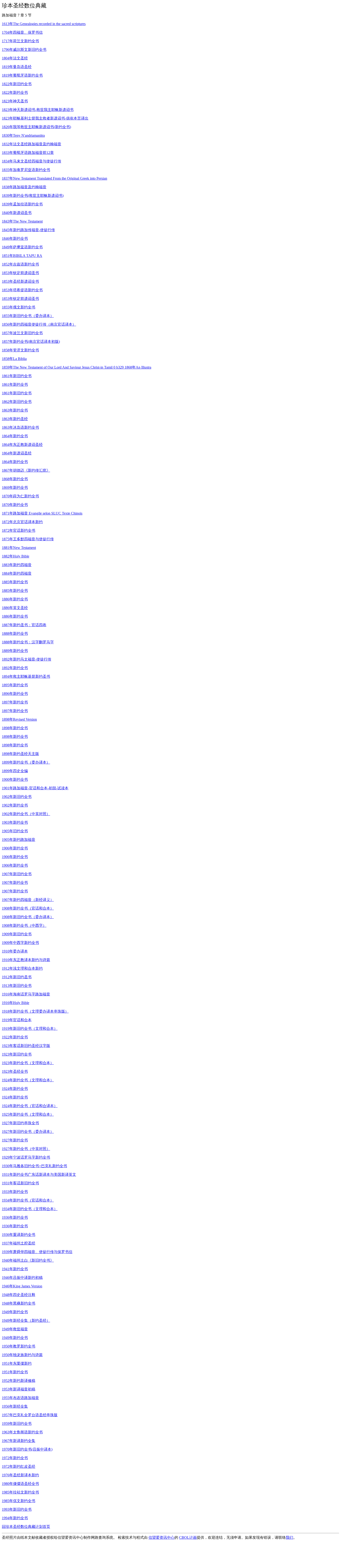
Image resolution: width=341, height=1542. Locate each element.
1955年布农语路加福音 (20, 1398)
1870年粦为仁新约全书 (20, 496)
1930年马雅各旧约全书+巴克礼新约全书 (34, 1166)
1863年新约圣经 (15, 419)
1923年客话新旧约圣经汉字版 (26, 1046)
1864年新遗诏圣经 (17, 453)
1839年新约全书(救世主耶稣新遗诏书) (33, 196)
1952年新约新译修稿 (18, 1381)
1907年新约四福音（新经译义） (28, 900)
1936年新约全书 (15, 1217)
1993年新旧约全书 (17, 1509)
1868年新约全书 (15, 479)
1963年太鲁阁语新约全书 (22, 1432)
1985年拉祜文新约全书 (20, 1492)
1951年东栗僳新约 (17, 1363)
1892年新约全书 (15, 668)
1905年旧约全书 (15, 831)
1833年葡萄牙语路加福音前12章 (28, 153)
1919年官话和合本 (17, 1020)
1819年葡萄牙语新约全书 (22, 75)
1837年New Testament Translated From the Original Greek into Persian (54, 178)
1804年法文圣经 (15, 58)
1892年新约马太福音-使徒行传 (26, 659)
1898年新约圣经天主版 (20, 754)
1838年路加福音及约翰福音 (24, 187)
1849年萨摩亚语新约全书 (22, 247)
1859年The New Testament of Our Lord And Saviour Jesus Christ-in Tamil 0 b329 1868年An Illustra (76, 367)
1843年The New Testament (22, 221)
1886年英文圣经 (15, 608)
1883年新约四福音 (17, 565)
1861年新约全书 (15, 384)
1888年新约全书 (15, 633)
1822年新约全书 (15, 92)
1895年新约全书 (15, 685)
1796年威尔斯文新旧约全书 (24, 50)
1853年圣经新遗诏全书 (20, 281)
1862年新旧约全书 (17, 402)
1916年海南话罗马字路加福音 (26, 994)
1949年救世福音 (15, 1329)
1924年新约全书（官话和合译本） (30, 1106)
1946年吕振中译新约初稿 (22, 1278)
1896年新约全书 (15, 694)
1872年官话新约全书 (18, 530)
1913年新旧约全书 (17, 986)
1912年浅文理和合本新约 (22, 968)
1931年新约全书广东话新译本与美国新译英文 (39, 1174)
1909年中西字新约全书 (20, 943)
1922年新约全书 (15, 1037)
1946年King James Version (22, 1286)
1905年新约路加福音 (18, 840)
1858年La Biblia (14, 359)
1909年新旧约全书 (17, 934)
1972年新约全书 (15, 1458)
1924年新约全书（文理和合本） (28, 1080)
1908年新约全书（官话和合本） (28, 908)
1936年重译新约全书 (18, 1235)
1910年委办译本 (15, 951)
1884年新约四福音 (17, 573)
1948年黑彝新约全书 (18, 1303)
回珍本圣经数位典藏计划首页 (26, 1527)
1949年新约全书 (15, 1312)
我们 (289, 1537)
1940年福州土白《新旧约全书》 (28, 1260)
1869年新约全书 (15, 487)
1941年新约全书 (15, 1269)
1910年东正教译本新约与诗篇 (26, 960)
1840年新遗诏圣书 (17, 213)
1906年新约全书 (15, 848)
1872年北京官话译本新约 (22, 522)
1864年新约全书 (15, 436)
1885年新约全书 (15, 582)
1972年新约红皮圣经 (18, 1466)
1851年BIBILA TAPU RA (22, 256)
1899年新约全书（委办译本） (26, 762)
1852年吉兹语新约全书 (20, 264)
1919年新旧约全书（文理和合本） (30, 1028)
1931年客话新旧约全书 (20, 1183)
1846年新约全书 (15, 238)
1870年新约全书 (15, 505)
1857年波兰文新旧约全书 (22, 333)
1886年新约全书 (15, 599)
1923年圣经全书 (15, 1071)
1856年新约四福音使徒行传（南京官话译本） (39, 324)
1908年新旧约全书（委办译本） (28, 917)
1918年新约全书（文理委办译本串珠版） (35, 1011)
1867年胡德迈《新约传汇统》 (26, 470)
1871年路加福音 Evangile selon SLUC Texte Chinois (42, 513)
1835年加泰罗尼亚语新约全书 (26, 170)
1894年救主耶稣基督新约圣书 (26, 676)
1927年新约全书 (15, 1140)
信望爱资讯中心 (161, 1537)
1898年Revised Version (19, 719)
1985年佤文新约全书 (18, 1501)
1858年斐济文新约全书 (20, 350)
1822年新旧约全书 (17, 84)
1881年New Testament (19, 548)
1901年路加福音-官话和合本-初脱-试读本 (35, 788)
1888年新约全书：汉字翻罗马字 (28, 642)
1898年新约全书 (15, 728)
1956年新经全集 (15, 1406)
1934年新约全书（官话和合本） (28, 1200)
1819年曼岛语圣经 (17, 67)
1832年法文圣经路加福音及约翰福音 (31, 144)
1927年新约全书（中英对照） (26, 1149)
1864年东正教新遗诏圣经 (22, 445)
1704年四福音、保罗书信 (22, 32)
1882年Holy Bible (15, 556)
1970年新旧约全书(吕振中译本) (27, 1449)
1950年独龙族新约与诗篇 (22, 1355)
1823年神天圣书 (15, 101)
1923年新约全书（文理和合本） (28, 1063)
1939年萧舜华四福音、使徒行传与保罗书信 (37, 1252)
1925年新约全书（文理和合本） (28, 1114)
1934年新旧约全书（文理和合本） (30, 1209)
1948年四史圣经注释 (18, 1295)
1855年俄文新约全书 (18, 307)
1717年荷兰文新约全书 (20, 41)
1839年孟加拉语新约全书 (22, 204)
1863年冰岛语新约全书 (20, 427)
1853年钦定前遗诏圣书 (20, 273)
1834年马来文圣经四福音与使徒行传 (31, 161)
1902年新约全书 (15, 805)
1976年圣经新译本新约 (20, 1475)
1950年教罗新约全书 (18, 1346)
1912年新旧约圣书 (17, 977)
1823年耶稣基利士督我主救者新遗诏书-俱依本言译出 (45, 118)
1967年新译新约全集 (18, 1441)
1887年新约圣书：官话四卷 (24, 625)
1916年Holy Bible (15, 1003)
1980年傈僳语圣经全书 (20, 1484)
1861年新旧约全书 (17, 376)
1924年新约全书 (15, 1089)
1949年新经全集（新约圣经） (26, 1320)
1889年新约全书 (15, 651)
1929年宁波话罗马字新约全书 (26, 1157)
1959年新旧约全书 (17, 1423)
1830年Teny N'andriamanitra (23, 135)
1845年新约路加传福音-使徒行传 (28, 230)
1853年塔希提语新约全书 (22, 290)
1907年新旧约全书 (17, 874)
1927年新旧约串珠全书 (20, 1123)
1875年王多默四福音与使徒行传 (28, 539)
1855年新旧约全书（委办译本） (28, 316)
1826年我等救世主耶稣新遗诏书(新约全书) (36, 127)
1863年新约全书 (15, 410)
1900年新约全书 (15, 779)
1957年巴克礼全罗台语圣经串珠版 (30, 1415)
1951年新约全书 (15, 1372)
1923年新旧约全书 (17, 1054)
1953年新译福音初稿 (18, 1389)
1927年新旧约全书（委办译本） (28, 1132)
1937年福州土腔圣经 (18, 1243)
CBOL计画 (188, 1537)
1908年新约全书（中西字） (24, 925)
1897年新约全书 (15, 702)
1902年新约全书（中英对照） (26, 814)
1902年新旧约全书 (17, 797)
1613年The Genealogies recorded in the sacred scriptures (44, 24)
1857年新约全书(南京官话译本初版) (31, 341)
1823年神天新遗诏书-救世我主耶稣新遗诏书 (38, 110)
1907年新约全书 (15, 882)
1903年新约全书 (15, 822)
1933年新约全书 (15, 1192)
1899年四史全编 (15, 771)
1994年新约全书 (15, 1518)
